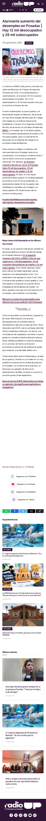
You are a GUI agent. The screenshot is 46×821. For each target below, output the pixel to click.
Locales (29, 43)
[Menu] (3, 3)
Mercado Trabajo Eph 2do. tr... (13, 467)
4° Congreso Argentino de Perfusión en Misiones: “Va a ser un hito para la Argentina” (22, 555)
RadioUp (30, 467)
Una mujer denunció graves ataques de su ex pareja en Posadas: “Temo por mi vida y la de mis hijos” (23, 689)
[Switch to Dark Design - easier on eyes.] (42, 4)
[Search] (38, 3)
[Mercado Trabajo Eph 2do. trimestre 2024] (23, 425)
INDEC (5, 130)
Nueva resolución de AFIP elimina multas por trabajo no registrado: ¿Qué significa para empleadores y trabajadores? (22, 384)
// (23, 4)
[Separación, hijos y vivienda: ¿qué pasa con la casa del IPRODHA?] (23, 614)
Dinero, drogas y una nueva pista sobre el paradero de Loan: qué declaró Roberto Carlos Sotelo (23, 781)
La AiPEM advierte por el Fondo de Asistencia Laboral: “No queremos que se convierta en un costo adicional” (21, 594)
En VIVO (39, 10)
